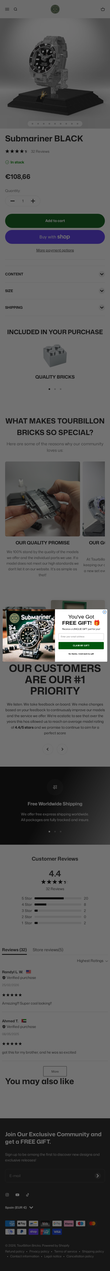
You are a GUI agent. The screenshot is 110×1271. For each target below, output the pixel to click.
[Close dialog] (104, 612)
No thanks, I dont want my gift (81, 654)
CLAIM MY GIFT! (81, 645)
